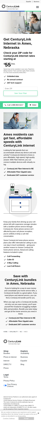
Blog (22, 364)
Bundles (6, 353)
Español (28, 1)
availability (14, 331)
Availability (25, 353)
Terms (5, 377)
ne (21, 331)
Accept (26, 418)
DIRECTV (7, 364)
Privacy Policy (9, 381)
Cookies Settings (9, 418)
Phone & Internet (10, 357)
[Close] (38, 413)
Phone (6, 368)
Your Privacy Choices (12, 385)
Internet (6, 361)
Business (36, 1)
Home (5, 331)
